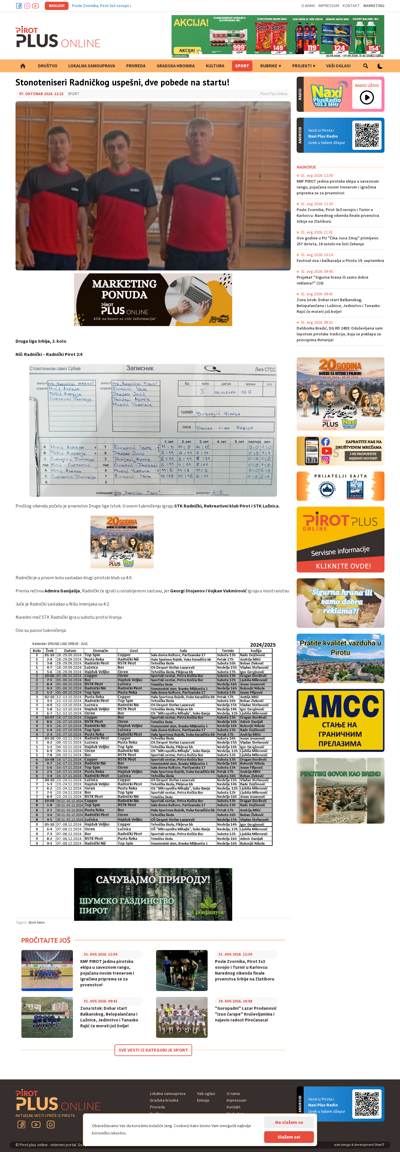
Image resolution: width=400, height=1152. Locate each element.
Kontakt (351, 6)
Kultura (215, 66)
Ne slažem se (289, 1122)
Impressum (329, 6)
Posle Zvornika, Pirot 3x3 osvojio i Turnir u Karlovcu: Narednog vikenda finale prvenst (146, 6)
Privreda (136, 66)
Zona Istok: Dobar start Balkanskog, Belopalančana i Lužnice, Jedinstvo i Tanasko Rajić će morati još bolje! (109, 1017)
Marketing (373, 6)
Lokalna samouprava (91, 66)
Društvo (47, 66)
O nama (308, 6)
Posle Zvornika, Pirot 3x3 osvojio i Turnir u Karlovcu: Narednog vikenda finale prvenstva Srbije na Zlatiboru (244, 970)
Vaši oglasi (338, 66)
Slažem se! (289, 1137)
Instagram (27, 5)
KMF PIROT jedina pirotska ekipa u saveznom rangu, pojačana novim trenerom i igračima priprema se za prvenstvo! (107, 973)
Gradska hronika (176, 66)
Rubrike (268, 66)
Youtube (35, 5)
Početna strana (22, 66)
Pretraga (365, 66)
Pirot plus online (58, 36)
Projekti (302, 66)
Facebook (19, 5)
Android (367, 135)
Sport (242, 66)
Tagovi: (22, 922)
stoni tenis (36, 922)
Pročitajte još (46, 940)
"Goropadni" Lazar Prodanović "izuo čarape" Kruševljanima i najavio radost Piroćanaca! (246, 1014)
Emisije (203, 1100)
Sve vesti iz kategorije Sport (153, 1050)
